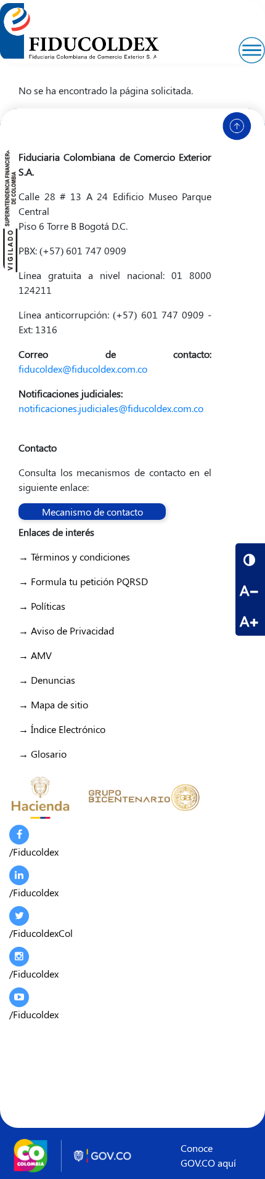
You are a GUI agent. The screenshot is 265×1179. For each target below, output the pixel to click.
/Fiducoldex (34, 851)
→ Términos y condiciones (74, 556)
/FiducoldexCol (41, 932)
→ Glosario (42, 753)
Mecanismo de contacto (92, 511)
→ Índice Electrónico (61, 729)
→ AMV (35, 655)
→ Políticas (41, 605)
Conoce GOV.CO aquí (208, 1155)
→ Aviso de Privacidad (66, 630)
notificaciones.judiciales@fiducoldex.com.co (110, 408)
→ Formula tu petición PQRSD (83, 581)
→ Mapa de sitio (53, 704)
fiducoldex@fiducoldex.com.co (82, 368)
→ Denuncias (46, 679)
